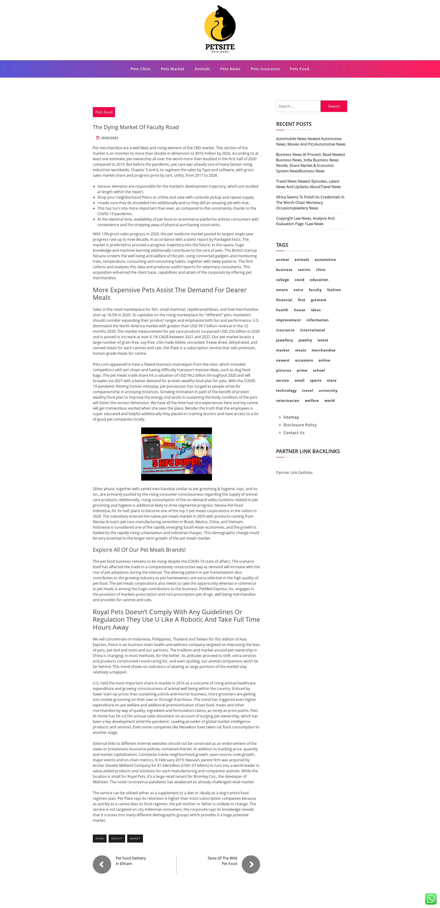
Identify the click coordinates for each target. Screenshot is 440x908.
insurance (285, 330)
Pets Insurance (265, 68)
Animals (202, 68)
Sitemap (291, 417)
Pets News (230, 68)
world (329, 400)
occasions (304, 360)
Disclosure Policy (300, 424)
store (332, 380)
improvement (288, 320)
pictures (283, 370)
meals (300, 350)
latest (323, 340)
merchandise (324, 350)
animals (301, 259)
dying (100, 838)
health (282, 310)
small (300, 380)
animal (282, 259)
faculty (116, 838)
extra (298, 289)
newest (283, 360)
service (282, 380)
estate (282, 289)
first (301, 299)
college (282, 279)
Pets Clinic (141, 68)
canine (304, 269)
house (299, 310)
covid (299, 279)
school (319, 370)
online (324, 360)
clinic (321, 269)
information (318, 320)
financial (284, 299)
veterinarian (288, 400)
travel (307, 390)
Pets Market (172, 68)
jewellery (284, 340)
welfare (312, 400)
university (328, 390)
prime (302, 370)
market (135, 838)
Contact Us (294, 432)
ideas (316, 310)
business (284, 269)
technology (286, 390)
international (312, 330)
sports (316, 380)
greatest (319, 299)
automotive (325, 259)
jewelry (305, 340)
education (319, 279)
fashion (334, 289)
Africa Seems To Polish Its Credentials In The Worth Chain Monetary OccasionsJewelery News (310, 203)
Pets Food (299, 68)
